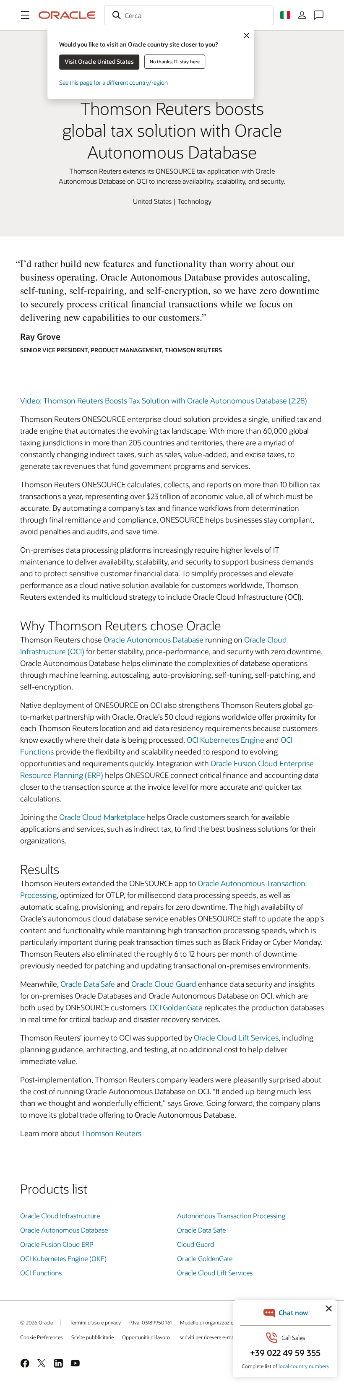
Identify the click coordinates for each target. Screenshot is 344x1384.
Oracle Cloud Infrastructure (60, 1215)
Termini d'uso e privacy (95, 1322)
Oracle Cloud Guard (163, 984)
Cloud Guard (195, 1244)
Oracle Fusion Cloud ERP (57, 1244)
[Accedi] (302, 15)
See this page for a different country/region (113, 82)
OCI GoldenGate (176, 1007)
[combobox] (189, 15)
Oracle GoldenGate (204, 1258)
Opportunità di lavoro (146, 1337)
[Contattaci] (319, 15)
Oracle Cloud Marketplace (102, 817)
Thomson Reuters (111, 1133)
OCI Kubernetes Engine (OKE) (63, 1258)
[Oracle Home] (67, 15)
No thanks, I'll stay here (175, 61)
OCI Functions (41, 1272)
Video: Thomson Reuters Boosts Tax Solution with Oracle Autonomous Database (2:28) (163, 400)
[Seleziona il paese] (285, 15)
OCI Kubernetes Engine (225, 740)
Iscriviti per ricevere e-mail (207, 1337)
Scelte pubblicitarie (92, 1337)
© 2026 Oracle (36, 1322)
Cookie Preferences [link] (41, 1337)
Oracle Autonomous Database (153, 640)
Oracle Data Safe (87, 984)
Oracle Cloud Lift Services (236, 1038)
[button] (25, 15)
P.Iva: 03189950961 (150, 1322)
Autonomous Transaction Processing (231, 1215)
